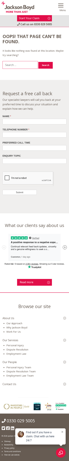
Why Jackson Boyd (16, 327)
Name (7, 116)
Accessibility (8, 445)
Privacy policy (9, 448)
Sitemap (7, 441)
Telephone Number (16, 129)
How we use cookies (11, 455)
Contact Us (9, 384)
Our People (10, 362)
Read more (26, 282)
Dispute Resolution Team (21, 371)
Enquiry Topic (12, 155)
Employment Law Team (20, 375)
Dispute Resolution (17, 349)
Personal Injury (15, 345)
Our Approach (14, 323)
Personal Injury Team (18, 367)
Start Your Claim (29, 18)
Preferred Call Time (16, 142)
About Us (8, 318)
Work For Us (13, 331)
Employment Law (16, 353)
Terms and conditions (12, 451)
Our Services (10, 340)
